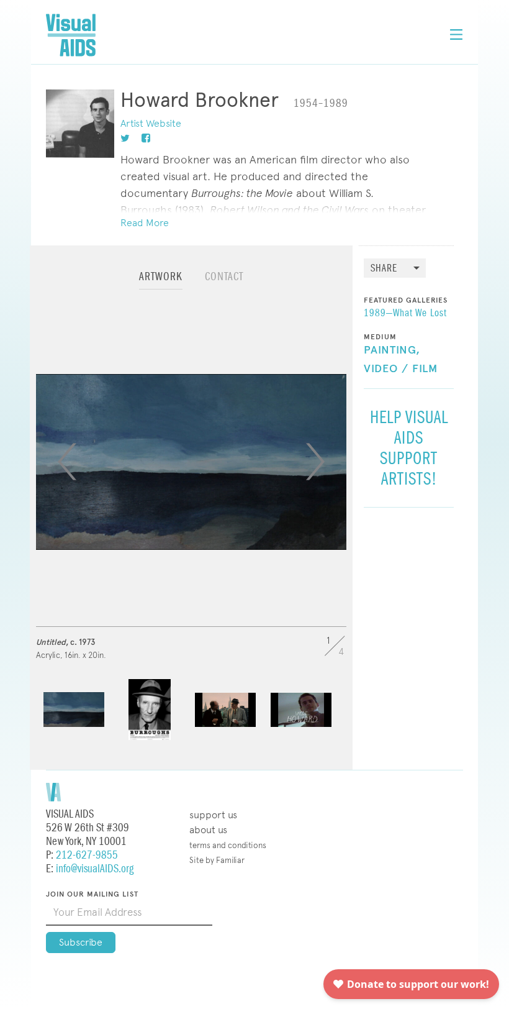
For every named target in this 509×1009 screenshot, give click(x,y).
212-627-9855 (87, 855)
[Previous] (67, 461)
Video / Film (401, 369)
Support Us (213, 815)
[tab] (160, 282)
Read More (144, 223)
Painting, (392, 350)
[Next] (315, 461)
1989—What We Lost (405, 314)
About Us (208, 830)
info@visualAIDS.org (94, 869)
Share (384, 269)
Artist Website (150, 123)
